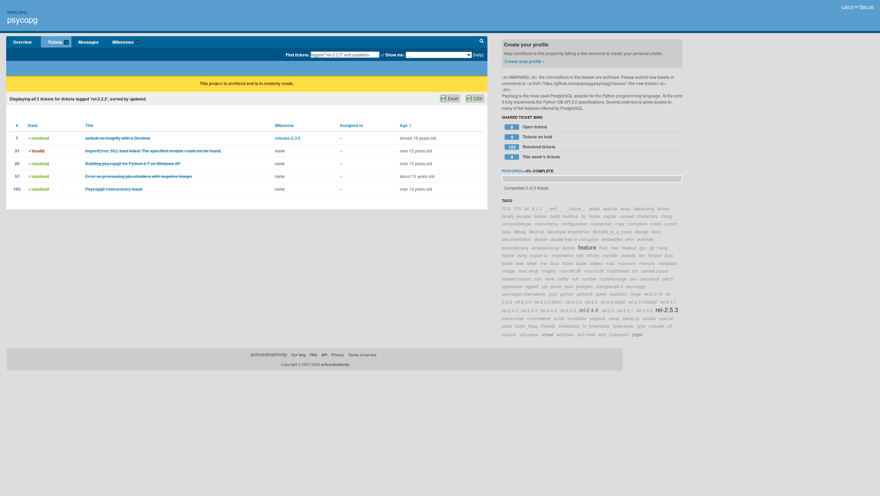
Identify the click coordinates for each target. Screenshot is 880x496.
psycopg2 (635, 286)
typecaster (623, 326)
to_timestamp (596, 326)
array (625, 208)
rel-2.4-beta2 (613, 301)
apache (610, 208)
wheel (547, 334)
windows (565, 334)
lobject (596, 263)
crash (655, 223)
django (641, 231)
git (652, 247)
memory (647, 263)
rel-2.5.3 (667, 309)
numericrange (613, 278)
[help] (478, 54)
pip (545, 286)
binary (663, 208)
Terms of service (362, 354)
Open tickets (529, 127)
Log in (848, 6)
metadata (667, 263)
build (555, 216)
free (614, 247)
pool (568, 286)
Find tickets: (298, 55)
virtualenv (529, 334)
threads (548, 326)
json (669, 255)
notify (563, 278)
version (509, 334)
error (629, 239)
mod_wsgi (528, 270)
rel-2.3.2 (574, 301)
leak (520, 263)
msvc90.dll (570, 270)
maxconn (627, 263)
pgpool (532, 286)
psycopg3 (512, 170)
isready (628, 255)
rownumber (513, 318)
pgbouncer (512, 286)
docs (656, 231)
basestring (644, 208)
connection (601, 223)
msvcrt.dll (594, 270)
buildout (570, 216)
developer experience (568, 231)
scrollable (577, 318)
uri (669, 326)
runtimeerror (539, 318)
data (506, 231)
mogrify (548, 270)
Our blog (298, 354)
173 (517, 208)
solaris (649, 318)
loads (581, 263)
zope (637, 334)
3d (526, 208)
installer (610, 255)
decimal (536, 231)
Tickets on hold (531, 137)
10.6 (506, 208)
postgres (584, 286)
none (549, 278)
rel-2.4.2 (510, 310)
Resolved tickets (532, 147)
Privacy (337, 354)
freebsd (629, 247)
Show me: (395, 55)
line (543, 263)
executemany (515, 247)
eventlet (645, 239)
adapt (594, 208)
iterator (655, 255)
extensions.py (546, 247)
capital (609, 216)
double (540, 239)
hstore (508, 255)
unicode (656, 326)
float (603, 247)
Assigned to (351, 125)
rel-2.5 (608, 310)
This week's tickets (535, 157)
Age (406, 125)
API (324, 354)
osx (633, 278)
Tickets (51, 42)
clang (666, 216)
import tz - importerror (551, 255)
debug (520, 231)
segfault (597, 318)
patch (667, 278)
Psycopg (17, 12)
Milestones (120, 42)
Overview (22, 42)
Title (89, 125)
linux (554, 263)
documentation (516, 239)
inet (579, 255)
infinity (593, 255)
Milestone (284, 125)
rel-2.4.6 (588, 310)
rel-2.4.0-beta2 (642, 301)
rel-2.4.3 (529, 310)
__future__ (575, 208)
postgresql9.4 (609, 286)
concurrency (546, 223)
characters (647, 216)
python (567, 294)
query (601, 294)
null (575, 278)
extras (569, 247)
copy (620, 223)
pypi (553, 294)
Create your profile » (525, 61)
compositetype (516, 223)
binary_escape (516, 216)
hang (662, 247)
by (583, 216)
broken (540, 216)
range (635, 294)
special (666, 318)
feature (587, 247)
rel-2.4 (591, 301)
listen (567, 263)
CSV (478, 98)
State (33, 125)
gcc (643, 247)
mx (635, 270)
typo (641, 326)
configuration (574, 223)
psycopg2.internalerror (524, 294)
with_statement (613, 334)
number (589, 278)
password (649, 278)
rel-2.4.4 (548, 310)
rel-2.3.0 (523, 301)
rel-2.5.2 (644, 310)
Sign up (866, 6)
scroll (559, 318)
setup (613, 318)
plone (556, 286)
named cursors (516, 278)
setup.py (631, 318)
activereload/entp (269, 354)
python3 (585, 294)
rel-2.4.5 (568, 310)
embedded (612, 239)
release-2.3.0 (287, 138)
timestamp (569, 326)
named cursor (654, 270)
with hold (586, 334)
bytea (594, 216)
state (507, 326)
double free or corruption (574, 239)
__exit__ (553, 208)
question (618, 294)
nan (538, 278)
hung (522, 255)
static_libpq (526, 326)
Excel (453, 98)
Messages (88, 42)
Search (481, 42)
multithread (618, 270)
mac (610, 263)
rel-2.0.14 (653, 294)
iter (642, 255)
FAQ (313, 354)
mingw (508, 270)
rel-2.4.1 (668, 301)
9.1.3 (537, 208)
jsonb (507, 263)
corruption (637, 223)
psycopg (22, 19)
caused (626, 216)
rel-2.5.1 (625, 310)
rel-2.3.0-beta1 (548, 301)
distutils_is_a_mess (612, 231)
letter (532, 263)
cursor (670, 223)
